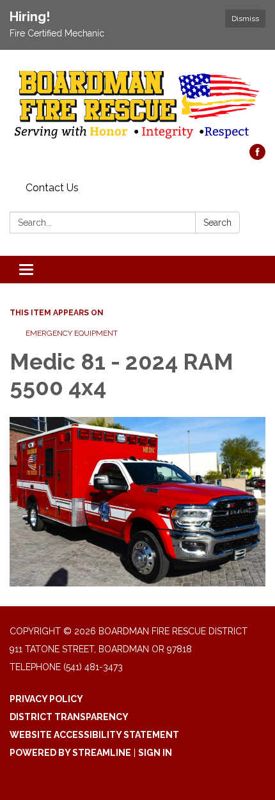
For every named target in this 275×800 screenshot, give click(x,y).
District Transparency (69, 717)
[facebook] (257, 156)
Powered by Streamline (70, 753)
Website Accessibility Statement (94, 735)
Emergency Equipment (72, 333)
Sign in (155, 753)
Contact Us (52, 188)
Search (217, 222)
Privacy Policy (46, 699)
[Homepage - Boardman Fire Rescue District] (137, 103)
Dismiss (245, 18)
